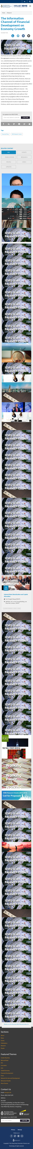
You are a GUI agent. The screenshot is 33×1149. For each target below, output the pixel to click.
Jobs (2, 1068)
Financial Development (7, 1073)
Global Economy (5, 1071)
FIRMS (19, 608)
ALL (8, 152)
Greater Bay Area (5, 1058)
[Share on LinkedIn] (13, 35)
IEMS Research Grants (17, 134)
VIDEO (24, 162)
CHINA (15, 608)
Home (3, 13)
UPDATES (8, 167)
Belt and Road (4, 1060)
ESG (2, 1063)
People (2, 1048)
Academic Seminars (8, 608)
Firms (2, 1076)
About (2, 1035)
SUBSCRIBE (25, 117)
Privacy (13, 1129)
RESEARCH (24, 157)
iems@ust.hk (7, 1092)
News (2, 1038)
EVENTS (24, 152)
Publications (4, 1043)
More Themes (4, 1083)
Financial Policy (5, 134)
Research (9, 13)
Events (2, 1041)
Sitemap (20, 1129)
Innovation (4, 1065)
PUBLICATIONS (9, 157)
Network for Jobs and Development (10, 1078)
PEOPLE (8, 162)
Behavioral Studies (6, 1081)
